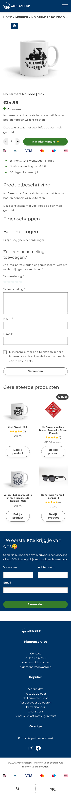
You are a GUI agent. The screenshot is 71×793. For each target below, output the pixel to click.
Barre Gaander (35, 707)
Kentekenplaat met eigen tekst (35, 716)
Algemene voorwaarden (36, 667)
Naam (8, 318)
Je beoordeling (14, 289)
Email (7, 582)
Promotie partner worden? (35, 738)
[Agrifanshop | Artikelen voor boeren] (16, 6)
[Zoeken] (17, 788)
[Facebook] (38, 748)
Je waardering (13, 276)
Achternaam (46, 567)
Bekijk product (17, 451)
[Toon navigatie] (65, 5)
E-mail (8, 334)
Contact (35, 653)
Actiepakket (35, 689)
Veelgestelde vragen (35, 662)
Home (7, 17)
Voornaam (10, 567)
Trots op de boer (35, 693)
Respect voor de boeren (36, 702)
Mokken (21, 17)
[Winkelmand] (53, 788)
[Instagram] (31, 748)
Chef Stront (35, 711)
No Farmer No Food (36, 698)
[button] (14, 26)
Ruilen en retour (35, 658)
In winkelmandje (43, 141)
